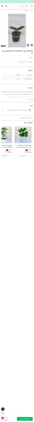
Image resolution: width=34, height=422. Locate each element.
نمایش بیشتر (31, 99)
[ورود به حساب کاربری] (6, 6)
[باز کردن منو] (31, 6)
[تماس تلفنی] (2, 409)
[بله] (2, 412)
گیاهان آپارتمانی (25, 11)
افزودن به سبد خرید (24, 419)
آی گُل (32, 11)
